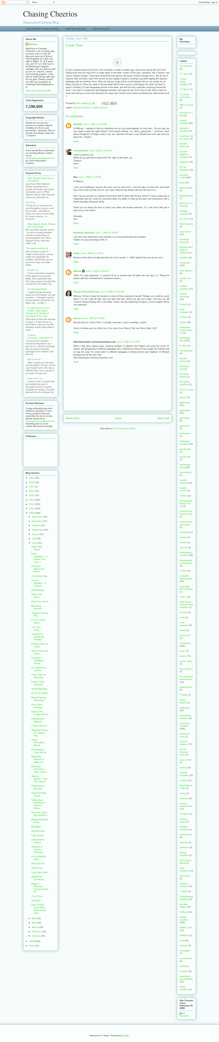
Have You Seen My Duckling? (39, 813)
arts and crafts (184, 176)
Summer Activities (184, 885)
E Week (183, 317)
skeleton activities (184, 828)
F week (183, 345)
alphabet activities (184, 129)
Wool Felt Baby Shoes (39, 794)
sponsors (184, 847)
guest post (185, 425)
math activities (184, 624)
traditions (184, 935)
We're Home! (34, 359)
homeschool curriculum (186, 523)
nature (183, 656)
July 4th (183, 547)
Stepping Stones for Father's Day (39, 733)
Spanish (184, 842)
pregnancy (185, 707)
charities (184, 257)
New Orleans (186, 669)
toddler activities (100, 107)
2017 (32, 486)
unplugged (185, 950)
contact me (185, 278)
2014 (32, 491)
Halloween (185, 433)
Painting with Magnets (37, 720)
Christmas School (101, 29)
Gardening (36, 867)
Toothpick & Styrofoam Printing (37, 637)
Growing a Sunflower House (37, 661)
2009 (32, 513)
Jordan (183, 542)
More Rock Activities (36, 706)
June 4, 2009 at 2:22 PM (89, 177)
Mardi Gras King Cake (76, 29)
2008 (32, 941)
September (38, 529)
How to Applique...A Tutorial (38, 583)
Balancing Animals (36, 607)
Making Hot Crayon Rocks (39, 713)
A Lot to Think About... (38, 621)
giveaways (185, 418)
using (182, 966)
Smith (76, 253)
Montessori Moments (83, 233)
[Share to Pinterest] (115, 103)
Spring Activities (184, 853)
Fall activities (186, 350)
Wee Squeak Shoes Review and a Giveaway (41, 225)
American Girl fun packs (186, 137)
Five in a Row (186, 389)
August (36, 534)
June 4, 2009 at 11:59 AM (100, 150)
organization (186, 687)
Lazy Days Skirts (39, 872)
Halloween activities (185, 442)
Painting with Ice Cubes (39, 645)
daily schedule (184, 310)
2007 (32, 945)
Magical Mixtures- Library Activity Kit (39, 887)
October (36, 525)
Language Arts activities (186, 587)
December (37, 516)
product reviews (183, 743)
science (183, 798)
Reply (76, 141)
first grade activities (185, 383)
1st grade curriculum (185, 95)
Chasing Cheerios (50, 13)
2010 (32, 508)
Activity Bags (37, 590)
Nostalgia (36, 826)
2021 (32, 482)
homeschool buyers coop (186, 512)
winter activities (184, 988)
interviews (185, 532)
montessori (185, 643)
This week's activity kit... (38, 248)
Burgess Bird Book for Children (186, 250)
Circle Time (37, 896)
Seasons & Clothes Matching (37, 849)
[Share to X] (109, 103)
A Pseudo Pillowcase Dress (37, 569)
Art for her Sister (39, 693)
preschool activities (82, 107)
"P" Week (184, 89)
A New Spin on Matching (38, 676)
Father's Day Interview (37, 683)
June (35, 543)
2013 (32, 495)
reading (183, 767)
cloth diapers (186, 270)
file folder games (184, 375)
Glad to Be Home (36, 595)
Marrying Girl (37, 863)
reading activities (184, 774)
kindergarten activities (186, 553)
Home (118, 418)
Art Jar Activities (184, 168)
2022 (32, 478)
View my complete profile (38, 90)
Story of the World (185, 861)
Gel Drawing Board (37, 289)
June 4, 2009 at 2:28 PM (106, 233)
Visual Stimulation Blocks (38, 743)
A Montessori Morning (37, 787)
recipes (183, 780)
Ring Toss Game (39, 601)
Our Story (30, 202)
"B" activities (186, 66)
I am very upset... (36, 628)
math (182, 617)
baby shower (186, 187)
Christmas (185, 262)
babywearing (186, 195)
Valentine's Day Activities (186, 977)
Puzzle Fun (33, 270)
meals (183, 630)
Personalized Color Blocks (38, 751)
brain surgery (186, 224)
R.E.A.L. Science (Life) (184, 752)
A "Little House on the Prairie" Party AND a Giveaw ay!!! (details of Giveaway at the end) (37, 312)
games (183, 397)
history (183, 495)
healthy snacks (183, 489)
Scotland (184, 814)
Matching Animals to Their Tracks (38, 769)
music (182, 651)
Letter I (183, 596)
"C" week (184, 73)
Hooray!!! (36, 900)
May (34, 918)
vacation (184, 971)
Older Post (163, 418)
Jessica (77, 318)
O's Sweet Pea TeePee (38, 669)
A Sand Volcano (39, 725)
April (34, 922)
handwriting (185, 472)
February (37, 931)
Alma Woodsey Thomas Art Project (42, 29)
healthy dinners (183, 481)
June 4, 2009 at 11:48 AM (95, 124)
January (36, 935)
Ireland (183, 537)
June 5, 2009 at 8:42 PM (93, 318)
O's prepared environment (186, 678)
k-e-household (80, 150)
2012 (32, 500)
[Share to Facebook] (112, 103)
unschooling (186, 958)
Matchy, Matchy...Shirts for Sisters (39, 779)
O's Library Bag (39, 576)
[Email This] (103, 103)
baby (182, 182)
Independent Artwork (37, 841)
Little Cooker (37, 835)
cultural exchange (185, 295)
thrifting (183, 912)
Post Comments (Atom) (124, 428)
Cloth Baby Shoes (36, 548)
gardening (185, 402)
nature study (186, 661)
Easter (183, 322)
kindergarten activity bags (186, 561)
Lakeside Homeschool (186, 577)
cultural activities (184, 287)
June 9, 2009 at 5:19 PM (128, 342)
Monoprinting (38, 831)
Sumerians (185, 875)
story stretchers (185, 869)
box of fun (185, 218)
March (35, 927)
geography (185, 410)
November (37, 521)
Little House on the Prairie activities (186, 605)
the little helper (183, 905)
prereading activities (185, 716)
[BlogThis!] (106, 103)
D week (183, 304)
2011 (32, 504)
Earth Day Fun (34, 378)
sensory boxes (184, 820)
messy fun (185, 635)
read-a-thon (186, 760)
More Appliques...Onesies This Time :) (39, 557)
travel (182, 940)
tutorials (184, 945)
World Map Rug (39, 688)
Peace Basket (183, 701)
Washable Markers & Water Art (37, 759)
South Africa (186, 834)
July (34, 538)
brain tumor (185, 231)
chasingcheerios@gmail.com (40, 158)
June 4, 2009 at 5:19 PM (91, 253)
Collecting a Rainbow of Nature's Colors (38, 804)
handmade (185, 456)
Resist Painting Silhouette (38, 699)
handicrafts (185, 449)
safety (183, 793)
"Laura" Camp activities (184, 82)
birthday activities (184, 212)
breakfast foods (184, 240)
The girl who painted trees (86, 292)
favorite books (183, 359)
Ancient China (183, 145)
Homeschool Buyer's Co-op (186, 503)
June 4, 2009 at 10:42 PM (112, 292)
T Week (183, 891)
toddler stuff (186, 927)
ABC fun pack (186, 105)
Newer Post (72, 418)
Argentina (184, 162)
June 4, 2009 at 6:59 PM (97, 271)
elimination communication (186, 330)
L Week (183, 570)
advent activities (184, 121)
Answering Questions (37, 878)
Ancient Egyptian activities (184, 154)
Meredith (77, 124)
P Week (183, 695)
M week (183, 612)
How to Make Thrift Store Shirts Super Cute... (38, 908)
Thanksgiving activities (186, 897)
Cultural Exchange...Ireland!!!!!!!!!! (40, 336)
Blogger (125, 1035)
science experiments (186, 804)
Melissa (77, 271)
